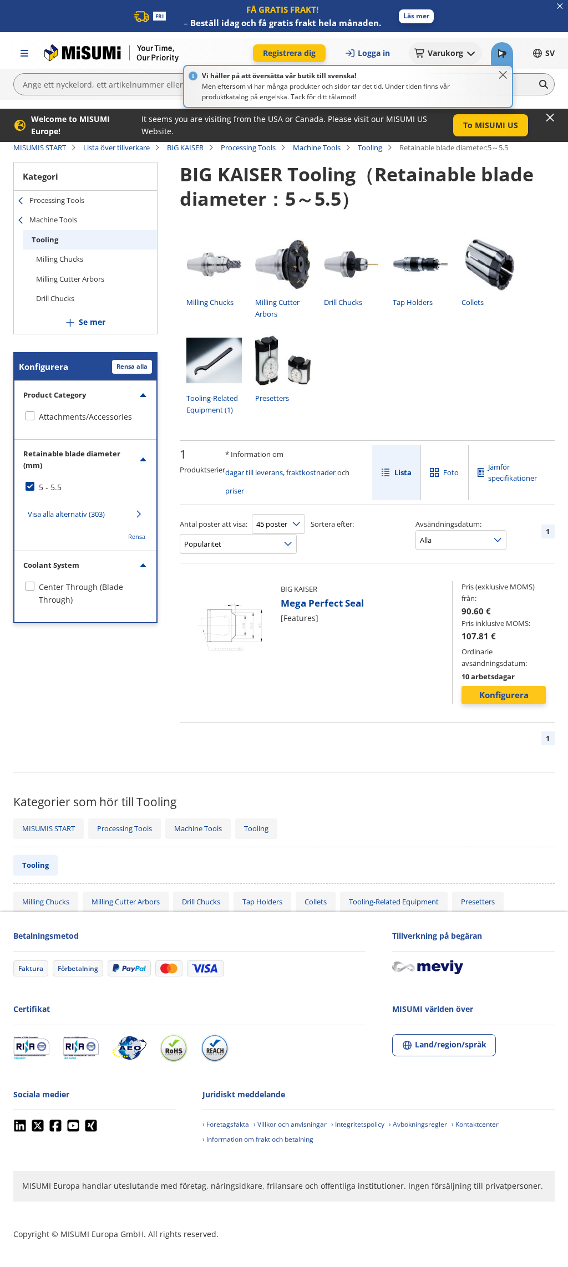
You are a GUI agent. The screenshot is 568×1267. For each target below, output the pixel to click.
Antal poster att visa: (213, 524)
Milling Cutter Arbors (70, 279)
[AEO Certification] (129, 1048)
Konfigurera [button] (504, 694)
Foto (451, 472)
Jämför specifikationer (512, 473)
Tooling (370, 147)
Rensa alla (132, 366)
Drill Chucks (55, 298)
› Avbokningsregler (418, 1124)
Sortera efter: (332, 524)
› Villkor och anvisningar (290, 1124)
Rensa (136, 536)
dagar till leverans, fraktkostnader (280, 472)
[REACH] (215, 1048)
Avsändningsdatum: (448, 524)
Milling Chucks (59, 259)
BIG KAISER (185, 147)
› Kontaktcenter (475, 1124)
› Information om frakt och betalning (257, 1139)
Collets (316, 902)
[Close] (503, 75)
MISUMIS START (39, 147)
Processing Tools (248, 147)
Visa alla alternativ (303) (66, 514)
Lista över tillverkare (116, 147)
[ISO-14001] (81, 1048)
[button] (416, 16)
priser (234, 491)
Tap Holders (262, 902)
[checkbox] (85, 417)
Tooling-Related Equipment (394, 902)
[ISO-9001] (31, 1048)
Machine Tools (317, 147)
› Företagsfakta (225, 1124)
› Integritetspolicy (357, 1124)
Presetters (478, 902)
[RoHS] (173, 1048)
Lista (403, 472)
